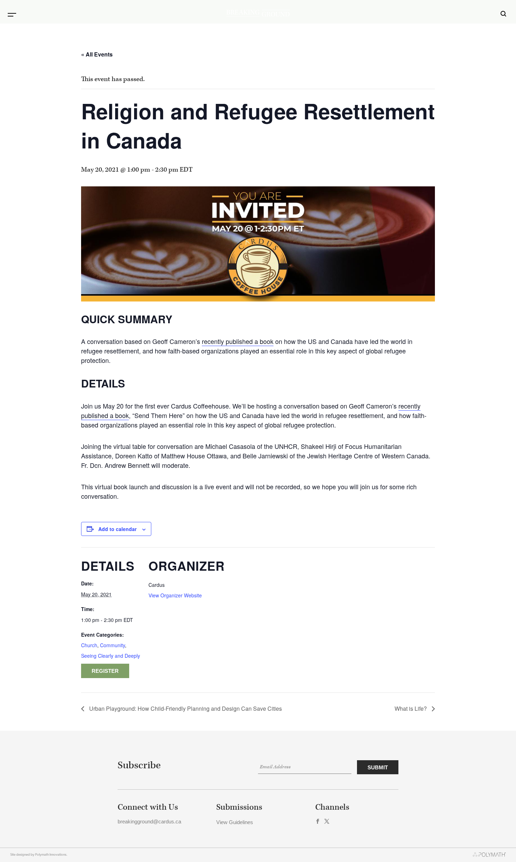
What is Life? (411, 708)
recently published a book (237, 341)
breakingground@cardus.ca (149, 821)
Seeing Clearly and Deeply (110, 655)
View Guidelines (234, 822)
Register (105, 671)
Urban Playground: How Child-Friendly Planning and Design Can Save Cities (185, 708)
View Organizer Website (175, 595)
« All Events (97, 54)
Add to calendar (117, 528)
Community (112, 645)
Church (89, 645)
